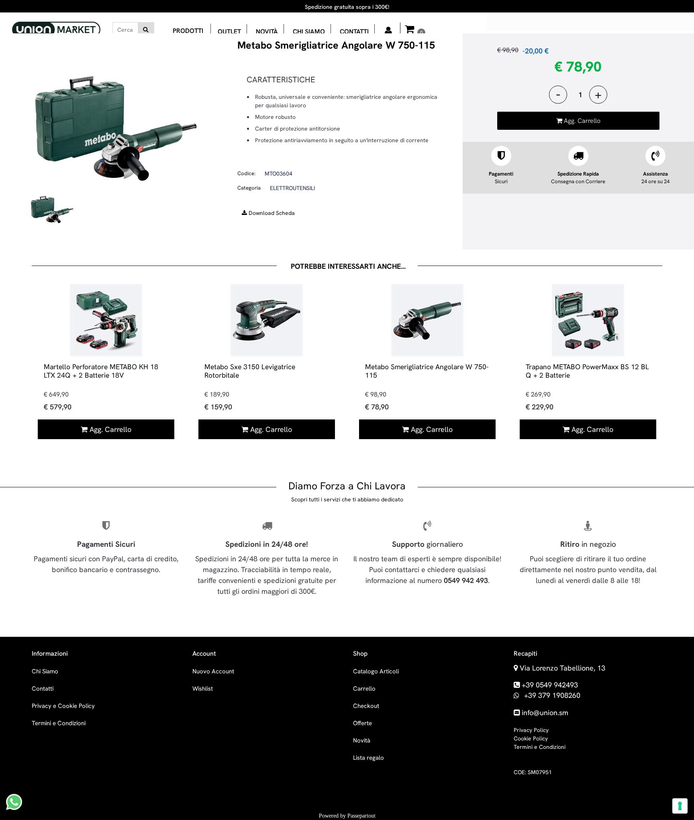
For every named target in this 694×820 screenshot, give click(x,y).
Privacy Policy (531, 730)
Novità (267, 31)
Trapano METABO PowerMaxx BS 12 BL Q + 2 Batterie (587, 371)
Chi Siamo (45, 671)
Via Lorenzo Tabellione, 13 (562, 668)
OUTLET (229, 31)
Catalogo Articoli (376, 671)
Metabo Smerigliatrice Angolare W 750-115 (427, 371)
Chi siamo (309, 31)
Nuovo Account (213, 671)
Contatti (354, 31)
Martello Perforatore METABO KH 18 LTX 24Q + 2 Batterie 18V (101, 371)
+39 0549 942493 (550, 684)
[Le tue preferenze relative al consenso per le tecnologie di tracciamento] (680, 806)
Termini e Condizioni (59, 723)
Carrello (364, 689)
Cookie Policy (531, 738)
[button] (146, 29)
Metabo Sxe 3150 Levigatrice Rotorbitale (249, 371)
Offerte (362, 723)
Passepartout (361, 816)
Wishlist (202, 689)
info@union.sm (545, 712)
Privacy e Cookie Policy (63, 706)
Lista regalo (368, 758)
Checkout (366, 706)
